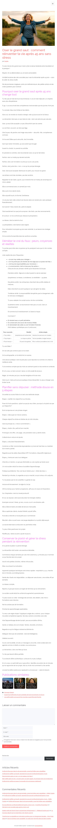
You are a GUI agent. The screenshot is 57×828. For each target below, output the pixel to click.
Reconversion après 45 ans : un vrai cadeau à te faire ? (17, 776)
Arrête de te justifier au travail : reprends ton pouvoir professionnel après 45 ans (24, 773)
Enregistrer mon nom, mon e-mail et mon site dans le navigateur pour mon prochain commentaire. (27, 740)
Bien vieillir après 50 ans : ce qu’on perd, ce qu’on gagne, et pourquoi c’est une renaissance (27, 778)
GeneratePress (38, 825)
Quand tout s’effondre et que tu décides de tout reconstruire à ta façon (24, 694)
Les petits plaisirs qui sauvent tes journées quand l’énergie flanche (22, 697)
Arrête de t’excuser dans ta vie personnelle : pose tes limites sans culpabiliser (23, 771)
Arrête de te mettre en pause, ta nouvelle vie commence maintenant (21, 781)
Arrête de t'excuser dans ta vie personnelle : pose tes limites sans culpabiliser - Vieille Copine (28, 793)
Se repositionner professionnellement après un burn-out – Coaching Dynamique (25, 805)
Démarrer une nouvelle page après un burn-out (15, 807)
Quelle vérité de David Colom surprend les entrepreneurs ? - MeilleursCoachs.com (25, 810)
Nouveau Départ (9, 692)
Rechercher (5, 755)
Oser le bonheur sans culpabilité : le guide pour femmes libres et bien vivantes (29, 818)
